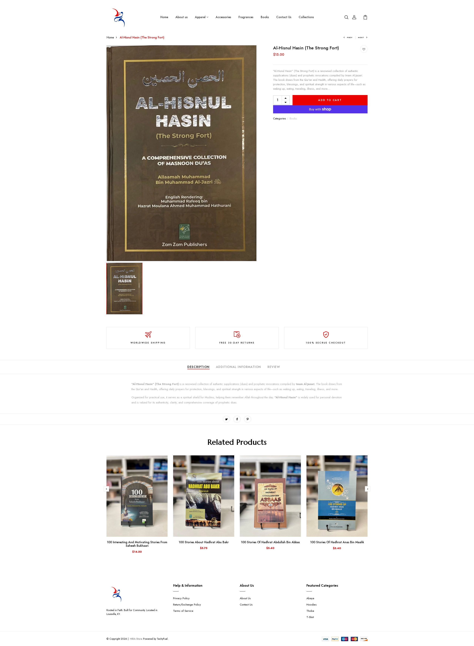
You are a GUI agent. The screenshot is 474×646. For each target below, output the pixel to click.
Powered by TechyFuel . (155, 639)
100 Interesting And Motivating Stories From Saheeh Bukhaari (137, 544)
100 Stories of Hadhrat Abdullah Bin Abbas (270, 542)
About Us (245, 598)
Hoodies (311, 605)
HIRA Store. (136, 639)
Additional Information (238, 367)
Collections (306, 17)
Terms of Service (183, 611)
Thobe (310, 611)
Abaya (310, 598)
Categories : (280, 118)
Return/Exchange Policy (187, 605)
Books (265, 17)
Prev (350, 37)
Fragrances (245, 17)
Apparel (200, 17)
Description (198, 367)
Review (274, 367)
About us (182, 17)
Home (164, 17)
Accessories (223, 17)
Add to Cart (330, 100)
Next (361, 37)
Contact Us (283, 17)
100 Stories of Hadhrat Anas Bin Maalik (337, 542)
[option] (181, 153)
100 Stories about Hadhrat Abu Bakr (204, 542)
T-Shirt (310, 617)
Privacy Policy (181, 598)
